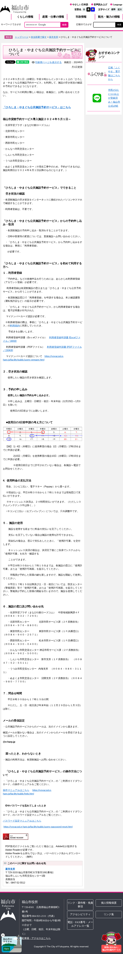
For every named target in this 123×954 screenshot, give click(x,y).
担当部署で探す (39, 37)
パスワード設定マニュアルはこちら (22, 820)
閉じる (3, 935)
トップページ (21, 37)
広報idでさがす (84, 24)
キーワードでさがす (11, 24)
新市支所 (53, 37)
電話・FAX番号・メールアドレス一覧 (80, 924)
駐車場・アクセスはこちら (36, 938)
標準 (113, 9)
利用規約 (15, 325)
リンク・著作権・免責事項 (80, 904)
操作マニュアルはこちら (16, 790)
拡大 (120, 9)
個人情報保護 (108, 902)
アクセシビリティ (80, 914)
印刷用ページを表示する (48, 62)
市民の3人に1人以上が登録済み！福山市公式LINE (114, 98)
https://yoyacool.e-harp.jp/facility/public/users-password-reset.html (38, 826)
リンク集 (109, 914)
